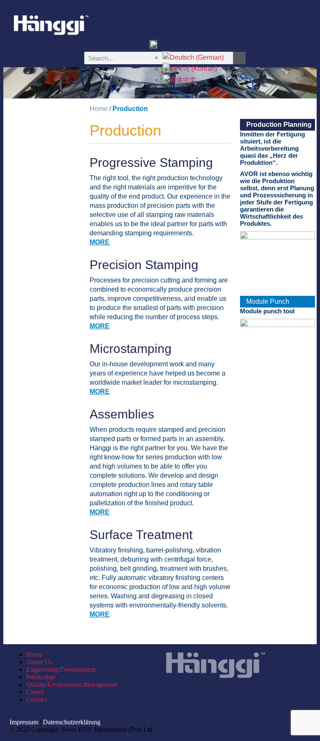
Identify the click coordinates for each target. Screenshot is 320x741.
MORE (100, 242)
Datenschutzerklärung (71, 722)
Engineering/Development (60, 669)
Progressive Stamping (151, 162)
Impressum (24, 722)
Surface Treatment (141, 535)
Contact (36, 699)
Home (34, 654)
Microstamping (131, 348)
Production (40, 677)
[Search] (239, 58)
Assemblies (122, 414)
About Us (39, 661)
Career (35, 692)
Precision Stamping (144, 265)
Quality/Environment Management (72, 684)
